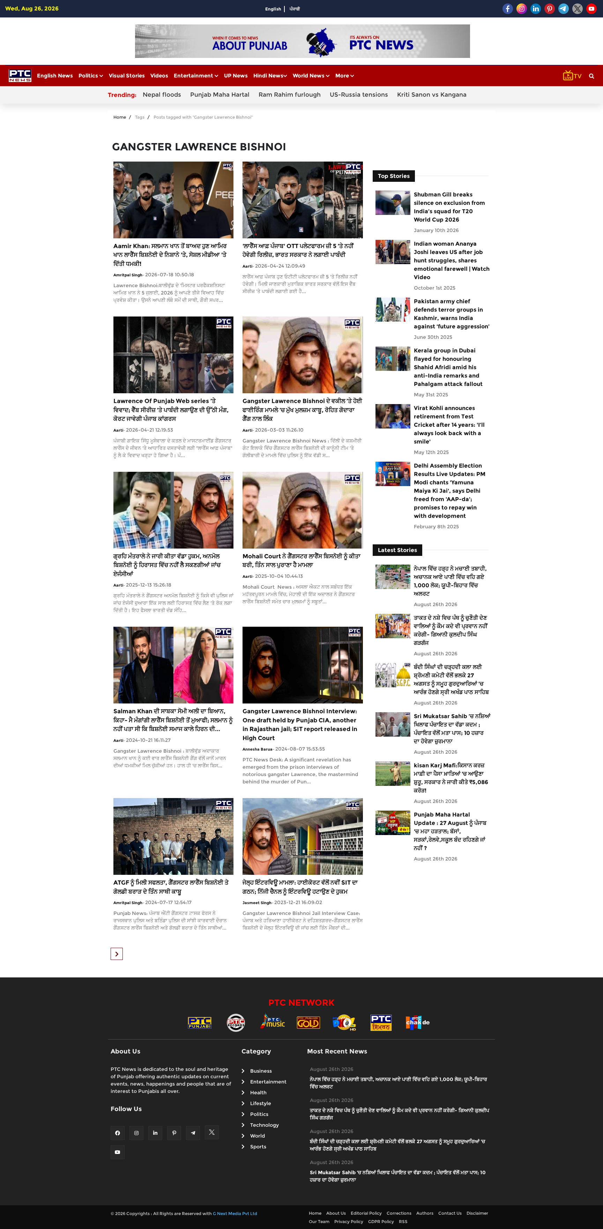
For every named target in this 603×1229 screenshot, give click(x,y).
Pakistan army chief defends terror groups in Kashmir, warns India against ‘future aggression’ (452, 314)
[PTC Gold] (308, 1022)
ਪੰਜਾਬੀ (295, 9)
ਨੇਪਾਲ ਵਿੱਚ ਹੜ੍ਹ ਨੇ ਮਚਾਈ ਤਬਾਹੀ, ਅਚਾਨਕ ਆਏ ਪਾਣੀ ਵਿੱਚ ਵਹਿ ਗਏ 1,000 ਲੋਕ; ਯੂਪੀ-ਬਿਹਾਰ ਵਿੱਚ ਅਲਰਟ (450, 581)
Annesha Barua (258, 749)
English (273, 9)
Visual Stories (127, 75)
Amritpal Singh (127, 275)
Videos (159, 75)
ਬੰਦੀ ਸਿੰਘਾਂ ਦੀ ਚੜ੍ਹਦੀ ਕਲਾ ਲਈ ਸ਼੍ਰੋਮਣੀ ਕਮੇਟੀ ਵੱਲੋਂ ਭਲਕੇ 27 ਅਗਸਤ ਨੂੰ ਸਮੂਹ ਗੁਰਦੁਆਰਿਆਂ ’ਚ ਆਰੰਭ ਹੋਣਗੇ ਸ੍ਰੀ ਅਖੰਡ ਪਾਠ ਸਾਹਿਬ (451, 679)
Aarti (247, 266)
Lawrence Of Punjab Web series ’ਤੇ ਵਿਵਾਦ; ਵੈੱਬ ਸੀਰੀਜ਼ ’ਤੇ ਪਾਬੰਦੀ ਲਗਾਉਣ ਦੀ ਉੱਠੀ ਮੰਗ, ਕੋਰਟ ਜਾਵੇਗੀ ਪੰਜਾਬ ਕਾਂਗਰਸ (171, 409)
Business (261, 1071)
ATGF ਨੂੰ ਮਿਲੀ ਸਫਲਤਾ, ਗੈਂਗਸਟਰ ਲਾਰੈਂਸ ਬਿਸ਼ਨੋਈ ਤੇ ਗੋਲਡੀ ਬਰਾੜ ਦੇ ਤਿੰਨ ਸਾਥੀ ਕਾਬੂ (171, 887)
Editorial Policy (366, 1213)
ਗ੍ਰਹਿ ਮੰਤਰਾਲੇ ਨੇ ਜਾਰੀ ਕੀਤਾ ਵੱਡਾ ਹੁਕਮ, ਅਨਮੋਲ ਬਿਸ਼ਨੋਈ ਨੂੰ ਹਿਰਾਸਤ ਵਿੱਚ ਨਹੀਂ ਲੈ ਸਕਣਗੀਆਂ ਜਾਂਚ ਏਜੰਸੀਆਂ (167, 565)
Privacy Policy (348, 1221)
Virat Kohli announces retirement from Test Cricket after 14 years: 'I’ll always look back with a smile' (449, 425)
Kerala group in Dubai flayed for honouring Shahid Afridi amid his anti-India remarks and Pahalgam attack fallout (448, 367)
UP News (236, 75)
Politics (89, 75)
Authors (424, 1213)
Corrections (399, 1213)
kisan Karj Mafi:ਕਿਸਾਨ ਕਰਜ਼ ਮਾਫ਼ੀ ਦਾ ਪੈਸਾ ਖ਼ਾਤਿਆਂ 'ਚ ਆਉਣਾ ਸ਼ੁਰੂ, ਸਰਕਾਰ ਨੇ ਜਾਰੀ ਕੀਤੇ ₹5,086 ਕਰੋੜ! (451, 778)
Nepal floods (162, 94)
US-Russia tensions (359, 94)
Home (119, 117)
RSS (403, 1221)
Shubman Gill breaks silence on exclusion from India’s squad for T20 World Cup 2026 (449, 207)
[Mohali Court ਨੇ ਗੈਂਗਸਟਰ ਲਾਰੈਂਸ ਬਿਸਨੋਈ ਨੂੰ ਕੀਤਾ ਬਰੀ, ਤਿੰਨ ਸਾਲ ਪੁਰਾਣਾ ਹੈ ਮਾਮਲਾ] (303, 509)
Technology (264, 1125)
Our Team (319, 1221)
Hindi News (268, 75)
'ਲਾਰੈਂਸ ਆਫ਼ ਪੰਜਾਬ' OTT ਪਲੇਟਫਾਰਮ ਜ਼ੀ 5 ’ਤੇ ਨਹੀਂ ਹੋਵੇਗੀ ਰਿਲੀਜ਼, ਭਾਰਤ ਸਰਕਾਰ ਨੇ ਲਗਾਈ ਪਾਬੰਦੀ (298, 251)
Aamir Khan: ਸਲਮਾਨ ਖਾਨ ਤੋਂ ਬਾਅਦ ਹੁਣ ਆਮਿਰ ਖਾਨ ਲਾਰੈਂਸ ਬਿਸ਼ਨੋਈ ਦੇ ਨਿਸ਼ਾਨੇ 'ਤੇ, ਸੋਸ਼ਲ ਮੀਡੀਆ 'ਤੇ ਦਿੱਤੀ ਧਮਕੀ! (170, 255)
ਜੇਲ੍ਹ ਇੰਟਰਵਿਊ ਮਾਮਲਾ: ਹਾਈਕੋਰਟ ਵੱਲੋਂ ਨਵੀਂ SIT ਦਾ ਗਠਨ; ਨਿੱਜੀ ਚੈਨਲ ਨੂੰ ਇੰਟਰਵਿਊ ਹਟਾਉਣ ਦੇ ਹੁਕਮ (300, 887)
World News (309, 75)
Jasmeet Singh (257, 902)
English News (55, 75)
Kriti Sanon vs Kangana (432, 94)
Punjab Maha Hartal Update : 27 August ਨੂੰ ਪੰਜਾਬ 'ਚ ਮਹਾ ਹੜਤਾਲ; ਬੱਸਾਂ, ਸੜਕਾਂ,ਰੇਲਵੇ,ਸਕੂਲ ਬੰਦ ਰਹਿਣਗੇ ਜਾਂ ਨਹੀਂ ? (450, 831)
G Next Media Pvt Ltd (235, 1213)
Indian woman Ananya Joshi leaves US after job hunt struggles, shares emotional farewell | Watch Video (452, 260)
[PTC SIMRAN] (381, 1022)
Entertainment (194, 75)
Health (258, 1092)
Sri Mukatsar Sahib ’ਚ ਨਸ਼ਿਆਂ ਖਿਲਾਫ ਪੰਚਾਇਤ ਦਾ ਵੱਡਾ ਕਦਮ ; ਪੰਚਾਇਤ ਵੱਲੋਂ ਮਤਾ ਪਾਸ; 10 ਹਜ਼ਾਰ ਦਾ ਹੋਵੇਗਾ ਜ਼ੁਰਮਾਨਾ (452, 729)
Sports (258, 1147)
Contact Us (450, 1213)
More (342, 75)
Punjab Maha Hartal (220, 94)
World (257, 1136)
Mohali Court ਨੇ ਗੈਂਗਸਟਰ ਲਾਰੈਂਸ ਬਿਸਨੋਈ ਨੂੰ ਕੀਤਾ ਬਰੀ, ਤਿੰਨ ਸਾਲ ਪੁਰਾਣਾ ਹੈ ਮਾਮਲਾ (301, 561)
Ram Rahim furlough (290, 94)
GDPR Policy (381, 1221)
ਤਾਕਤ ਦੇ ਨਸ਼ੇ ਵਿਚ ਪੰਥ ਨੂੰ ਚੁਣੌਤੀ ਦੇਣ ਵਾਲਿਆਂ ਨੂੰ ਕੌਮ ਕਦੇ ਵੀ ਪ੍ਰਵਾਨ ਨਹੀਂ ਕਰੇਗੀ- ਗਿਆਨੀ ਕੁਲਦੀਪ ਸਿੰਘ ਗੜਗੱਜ (450, 630)
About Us (336, 1213)
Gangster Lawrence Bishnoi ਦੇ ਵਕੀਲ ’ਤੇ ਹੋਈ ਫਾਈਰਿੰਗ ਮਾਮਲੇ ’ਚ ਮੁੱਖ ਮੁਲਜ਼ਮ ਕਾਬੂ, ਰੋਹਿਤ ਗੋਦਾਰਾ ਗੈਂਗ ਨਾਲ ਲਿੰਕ (302, 409)
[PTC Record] (236, 1022)
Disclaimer (477, 1213)
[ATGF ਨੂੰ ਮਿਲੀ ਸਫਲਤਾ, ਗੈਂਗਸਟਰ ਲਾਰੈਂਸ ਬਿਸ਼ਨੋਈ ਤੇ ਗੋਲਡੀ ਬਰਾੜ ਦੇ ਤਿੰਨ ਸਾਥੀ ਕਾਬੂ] (173, 836)
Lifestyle (260, 1103)
